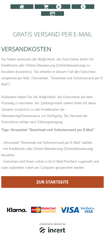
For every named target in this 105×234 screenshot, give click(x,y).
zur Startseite (52, 182)
